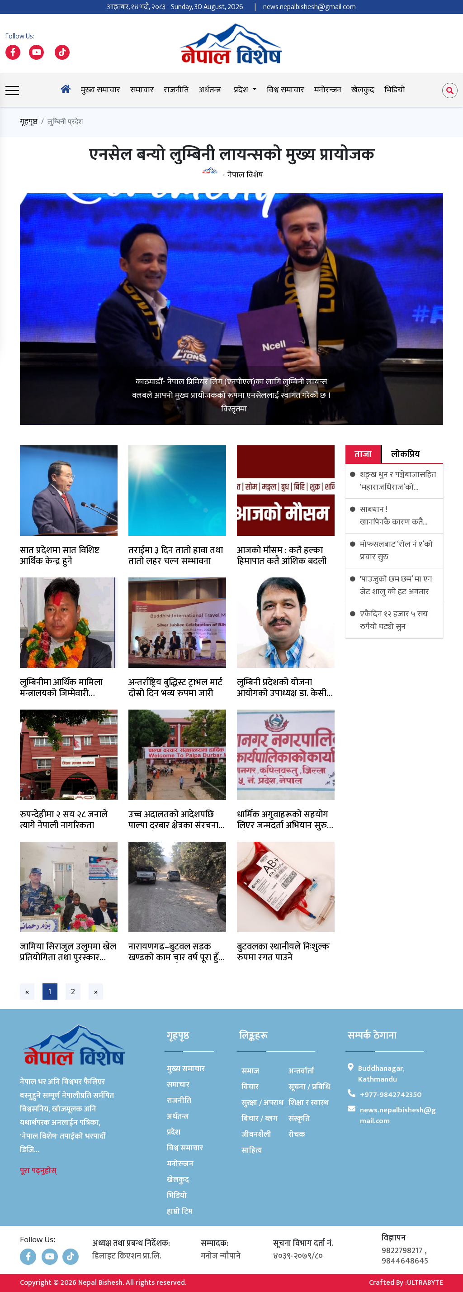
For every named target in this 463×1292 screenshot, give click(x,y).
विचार (250, 1087)
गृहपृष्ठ (29, 122)
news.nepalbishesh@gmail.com (309, 7)
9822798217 (402, 1251)
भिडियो (394, 90)
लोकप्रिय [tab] (405, 454)
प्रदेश (173, 1132)
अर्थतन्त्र (209, 90)
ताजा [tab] (363, 454)
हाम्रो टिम (180, 1211)
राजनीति (176, 90)
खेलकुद (362, 90)
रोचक (296, 1134)
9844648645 (405, 1261)
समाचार (142, 90)
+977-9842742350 (391, 1094)
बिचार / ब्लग (259, 1118)
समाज (250, 1071)
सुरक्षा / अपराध (262, 1103)
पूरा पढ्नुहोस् (38, 1170)
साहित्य (251, 1150)
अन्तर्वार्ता (301, 1071)
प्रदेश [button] (242, 90)
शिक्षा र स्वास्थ (308, 1103)
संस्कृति (299, 1118)
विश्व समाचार (285, 90)
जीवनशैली (256, 1134)
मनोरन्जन (327, 90)
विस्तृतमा (234, 409)
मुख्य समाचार (100, 90)
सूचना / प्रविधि (309, 1087)
